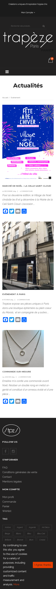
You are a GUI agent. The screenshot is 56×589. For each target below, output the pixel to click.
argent (20, 527)
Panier (5, 506)
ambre (8, 527)
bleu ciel (41, 533)
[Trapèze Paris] (28, 39)
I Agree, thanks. (42, 564)
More (16, 584)
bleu (29, 533)
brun (31, 540)
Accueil (5, 98)
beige (7, 533)
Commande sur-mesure (16, 371)
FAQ (4, 467)
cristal (42, 540)
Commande (9, 501)
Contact (7, 476)
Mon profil (8, 497)
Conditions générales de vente (19, 472)
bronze (20, 540)
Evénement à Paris (13, 294)
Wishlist (6, 511)
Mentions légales (12, 481)
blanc (18, 533)
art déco (45, 527)
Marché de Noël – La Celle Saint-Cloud (26, 186)
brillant (8, 540)
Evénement (15, 98)
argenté (32, 527)
